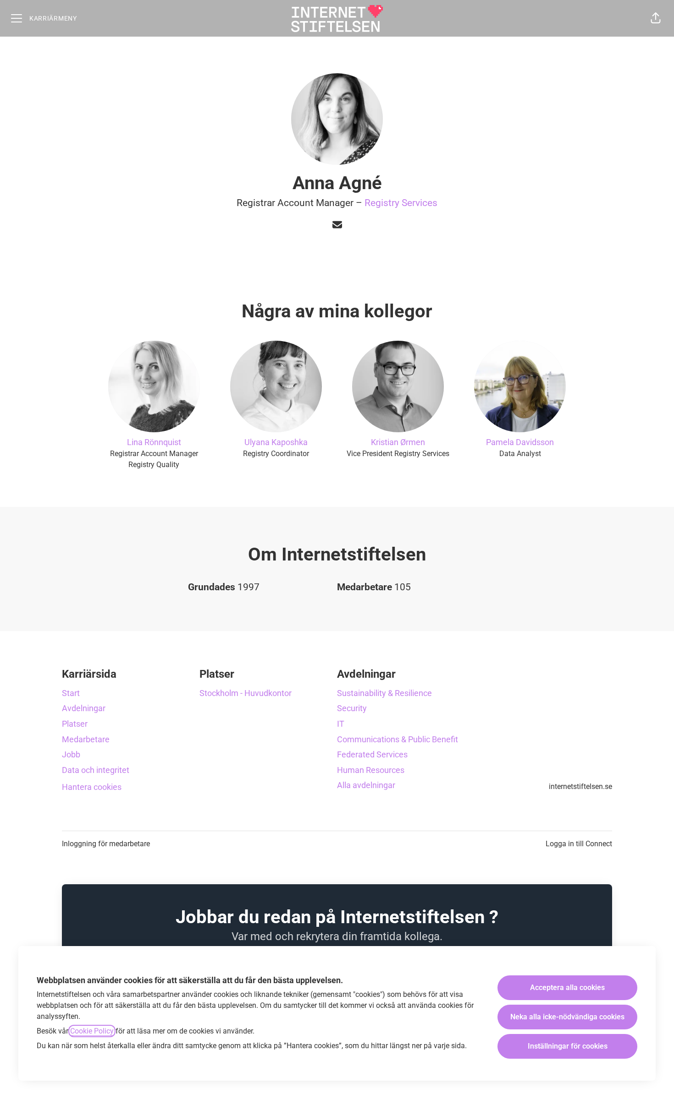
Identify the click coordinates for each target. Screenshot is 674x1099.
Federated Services (372, 754)
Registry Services (401, 202)
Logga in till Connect (579, 843)
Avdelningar (83, 708)
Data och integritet (95, 770)
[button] (655, 18)
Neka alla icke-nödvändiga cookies (567, 1016)
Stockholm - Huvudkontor (245, 693)
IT (340, 724)
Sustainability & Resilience (384, 693)
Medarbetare (86, 739)
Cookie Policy (92, 1031)
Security (352, 708)
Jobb (71, 754)
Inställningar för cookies (568, 1046)
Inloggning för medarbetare (106, 843)
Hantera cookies (92, 787)
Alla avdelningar (366, 785)
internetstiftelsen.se (580, 786)
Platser (75, 724)
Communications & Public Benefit (397, 739)
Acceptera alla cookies (567, 987)
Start (71, 693)
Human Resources (370, 770)
